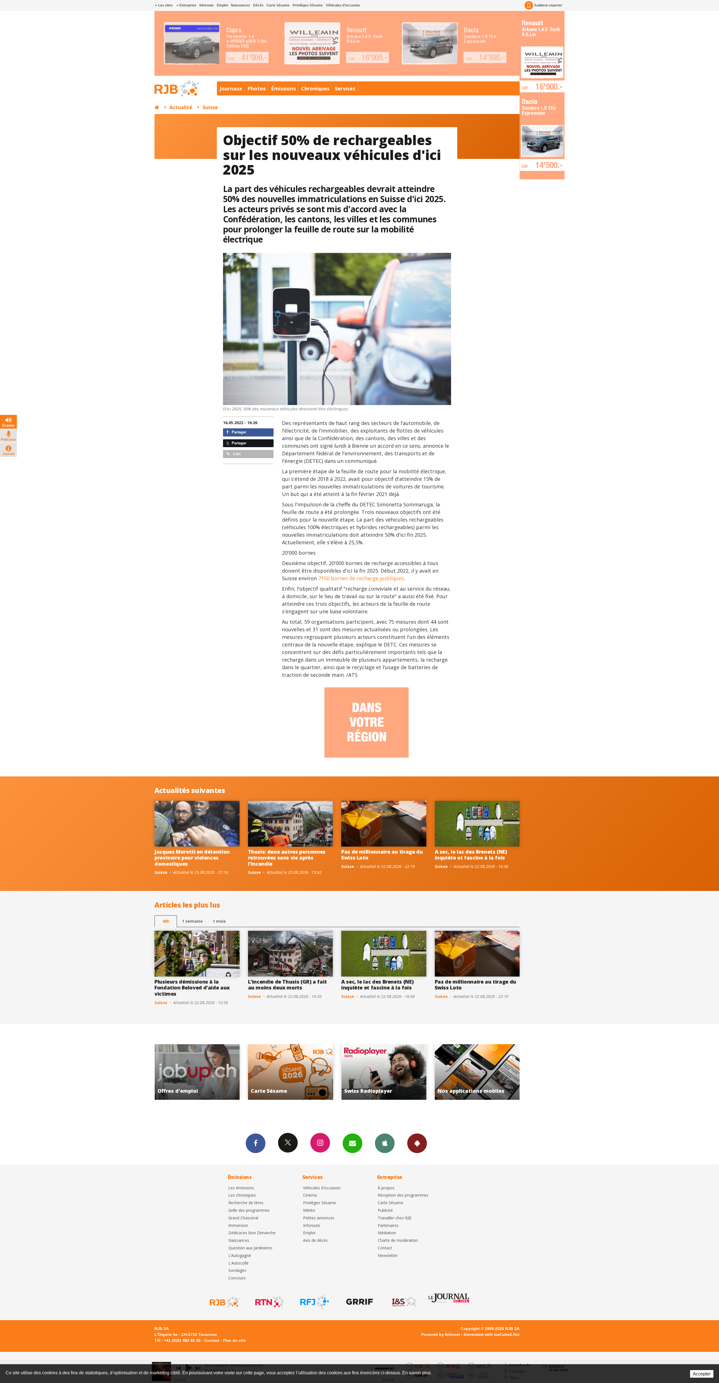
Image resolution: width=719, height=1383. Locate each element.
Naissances (240, 5)
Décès (258, 5)
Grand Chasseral (243, 1218)
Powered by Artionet (440, 1334)
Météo (309, 1210)
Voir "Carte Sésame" (478, 1072)
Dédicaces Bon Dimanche (252, 1233)
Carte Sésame (278, 5)
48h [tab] (165, 921)
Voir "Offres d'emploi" (384, 1072)
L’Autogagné (239, 1255)
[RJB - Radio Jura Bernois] (224, 1301)
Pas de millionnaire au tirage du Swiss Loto (382, 854)
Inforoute (206, 5)
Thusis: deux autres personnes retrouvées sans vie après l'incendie (287, 857)
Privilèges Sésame (308, 5)
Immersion (238, 1225)
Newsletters (352, 1143)
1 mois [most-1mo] (219, 921)
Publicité (385, 1210)
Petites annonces (319, 1218)
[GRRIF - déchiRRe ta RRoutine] (358, 1301)
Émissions (283, 88)
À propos (386, 1188)
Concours (237, 1278)
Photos (256, 88)
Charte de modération (398, 1240)
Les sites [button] (165, 5)
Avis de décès (315, 1240)
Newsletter (388, 1255)
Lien (236, 454)
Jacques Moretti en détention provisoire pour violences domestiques (192, 857)
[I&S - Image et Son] (403, 1301)
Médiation (387, 1233)
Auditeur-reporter (548, 5)
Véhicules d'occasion (343, 5)
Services (345, 88)
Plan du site (234, 1340)
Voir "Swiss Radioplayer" (197, 1072)
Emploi (222, 5)
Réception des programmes (403, 1195)
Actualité (180, 107)
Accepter (702, 1373)
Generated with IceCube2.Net (492, 1334)
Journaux (231, 88)
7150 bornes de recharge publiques (361, 578)
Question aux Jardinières (250, 1248)
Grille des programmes (249, 1210)
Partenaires (388, 1225)
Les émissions (241, 1188)
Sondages (237, 1270)
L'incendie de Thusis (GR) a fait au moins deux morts (287, 984)
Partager (238, 432)
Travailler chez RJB (394, 1218)
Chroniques (315, 88)
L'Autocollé (238, 1263)
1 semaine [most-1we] (192, 921)
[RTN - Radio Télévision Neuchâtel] (269, 1301)
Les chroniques (242, 1195)
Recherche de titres (245, 1203)
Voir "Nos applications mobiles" (291, 1072)
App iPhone (385, 1143)
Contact (385, 1248)
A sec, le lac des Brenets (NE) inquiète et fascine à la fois (471, 854)
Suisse (210, 107)
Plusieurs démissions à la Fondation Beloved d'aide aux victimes (192, 987)
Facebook (255, 1143)
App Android (417, 1143)
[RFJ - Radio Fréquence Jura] (314, 1301)
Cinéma (310, 1195)
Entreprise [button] (187, 5)
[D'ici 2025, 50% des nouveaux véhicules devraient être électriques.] (337, 329)
